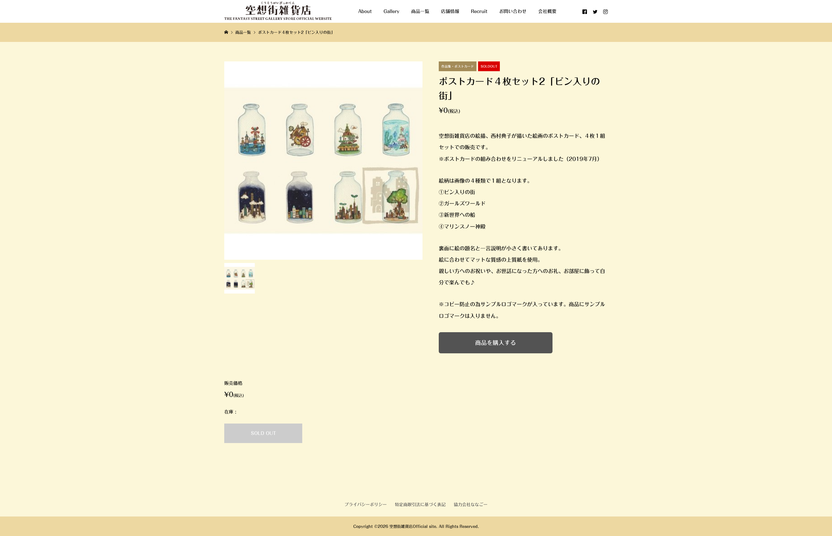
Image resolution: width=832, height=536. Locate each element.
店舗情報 (450, 11)
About (365, 11)
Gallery (391, 11)
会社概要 (547, 11)
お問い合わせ (512, 11)
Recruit (479, 11)
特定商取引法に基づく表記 (420, 505)
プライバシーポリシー (365, 505)
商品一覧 (420, 11)
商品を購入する (495, 343)
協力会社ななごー (471, 505)
